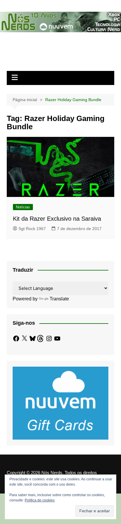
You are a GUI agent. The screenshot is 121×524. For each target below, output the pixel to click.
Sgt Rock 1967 (32, 228)
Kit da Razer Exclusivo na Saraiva (57, 218)
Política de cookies (40, 500)
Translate (59, 298)
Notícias (23, 207)
